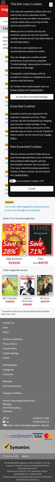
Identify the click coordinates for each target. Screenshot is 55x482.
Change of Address (12, 393)
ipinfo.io (25, 456)
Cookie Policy (10, 348)
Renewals (7, 381)
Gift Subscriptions (12, 385)
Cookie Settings (11, 353)
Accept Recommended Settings (32, 96)
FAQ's (6, 332)
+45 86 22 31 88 (40, 418)
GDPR (6, 357)
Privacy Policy (10, 343)
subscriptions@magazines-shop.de (31, 425)
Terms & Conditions (12, 339)
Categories (8, 369)
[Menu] (3, 2)
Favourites (8, 374)
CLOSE (31, 188)
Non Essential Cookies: (30, 181)
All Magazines (10, 364)
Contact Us (8, 322)
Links (5, 327)
